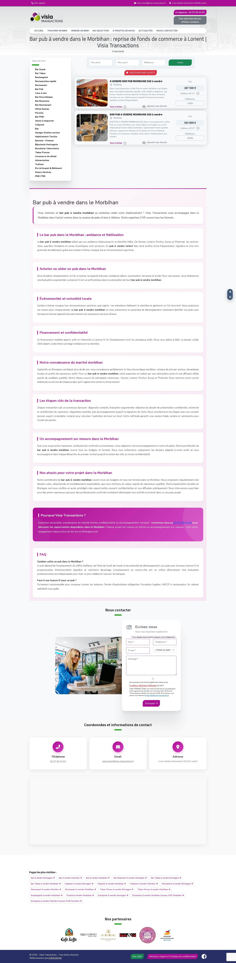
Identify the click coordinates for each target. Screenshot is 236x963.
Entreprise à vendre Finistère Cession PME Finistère (55, 901)
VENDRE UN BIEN (80, 30)
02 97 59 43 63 (183, 522)
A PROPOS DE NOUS (124, 30)
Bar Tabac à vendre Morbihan (45, 883)
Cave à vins (41, 93)
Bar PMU (39, 116)
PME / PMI (40, 176)
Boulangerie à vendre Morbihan (46, 895)
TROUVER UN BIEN (57, 30)
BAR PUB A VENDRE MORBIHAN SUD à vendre (136, 114)
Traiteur (39, 164)
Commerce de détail (46, 156)
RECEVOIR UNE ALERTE (141, 72)
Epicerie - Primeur (44, 140)
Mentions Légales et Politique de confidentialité (172, 956)
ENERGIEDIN (55, 958)
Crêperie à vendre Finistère (143, 883)
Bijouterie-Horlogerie (46, 144)
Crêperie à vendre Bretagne (78, 883)
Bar (37, 128)
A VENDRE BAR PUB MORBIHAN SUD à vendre (136, 81)
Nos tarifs (137, 956)
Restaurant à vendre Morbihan (79, 889)
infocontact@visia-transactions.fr (157, 695)
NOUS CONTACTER (167, 30)
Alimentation (42, 160)
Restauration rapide (45, 81)
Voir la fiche (116, 106)
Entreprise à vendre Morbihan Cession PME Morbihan (157, 895)
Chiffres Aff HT (187, 93)
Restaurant (41, 85)
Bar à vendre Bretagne (42, 878)
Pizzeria (39, 112)
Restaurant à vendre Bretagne (176, 883)
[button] (38, 3)
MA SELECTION (101, 30)
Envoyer (150, 703)
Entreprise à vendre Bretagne (112, 895)
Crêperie (39, 124)
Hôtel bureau (42, 108)
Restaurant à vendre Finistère (45, 889)
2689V (190, 138)
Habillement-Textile (46, 136)
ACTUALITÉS (146, 30)
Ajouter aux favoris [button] (157, 106)
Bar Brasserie (42, 101)
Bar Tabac (40, 73)
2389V (190, 103)
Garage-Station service (47, 132)
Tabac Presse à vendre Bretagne (116, 889)
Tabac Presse (42, 152)
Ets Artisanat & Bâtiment (48, 168)
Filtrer (180, 62)
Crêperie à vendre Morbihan (110, 883)
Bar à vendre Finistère (69, 878)
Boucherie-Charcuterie (47, 148)
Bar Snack (40, 69)
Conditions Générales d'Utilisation (143, 685)
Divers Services (43, 172)
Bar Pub (39, 89)
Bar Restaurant (43, 104)
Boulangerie (41, 77)
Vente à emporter (44, 120)
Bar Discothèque (44, 97)
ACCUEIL (40, 30)
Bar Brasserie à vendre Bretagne (129, 878)
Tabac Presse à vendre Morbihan (153, 889)
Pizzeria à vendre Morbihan (79, 895)
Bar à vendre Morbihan (97, 878)
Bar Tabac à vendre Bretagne (165, 878)
